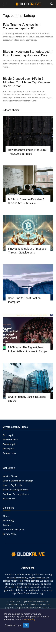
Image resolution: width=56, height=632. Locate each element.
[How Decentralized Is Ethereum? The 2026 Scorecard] (28, 134)
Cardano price (9, 453)
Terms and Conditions (13, 529)
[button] (5, 4)
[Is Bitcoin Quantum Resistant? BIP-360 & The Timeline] (28, 183)
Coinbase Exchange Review (16, 494)
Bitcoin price (9, 435)
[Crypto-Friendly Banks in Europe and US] (28, 381)
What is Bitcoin (10, 476)
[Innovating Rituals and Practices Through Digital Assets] (28, 233)
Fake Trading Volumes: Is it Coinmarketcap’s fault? (21, 26)
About (6, 516)
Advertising (8, 520)
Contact (7, 525)
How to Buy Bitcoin (12, 485)
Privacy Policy (9, 533)
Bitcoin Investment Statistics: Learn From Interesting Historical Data (27, 53)
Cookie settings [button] (12, 625)
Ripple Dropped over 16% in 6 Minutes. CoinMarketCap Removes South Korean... (27, 82)
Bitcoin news (9, 498)
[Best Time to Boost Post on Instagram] (28, 282)
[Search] (52, 4)
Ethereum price (10, 439)
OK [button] (26, 625)
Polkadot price (10, 444)
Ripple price (8, 448)
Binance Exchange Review (15, 489)
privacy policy (28, 619)
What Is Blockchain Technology (18, 480)
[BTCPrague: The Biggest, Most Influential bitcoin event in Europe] (28, 332)
